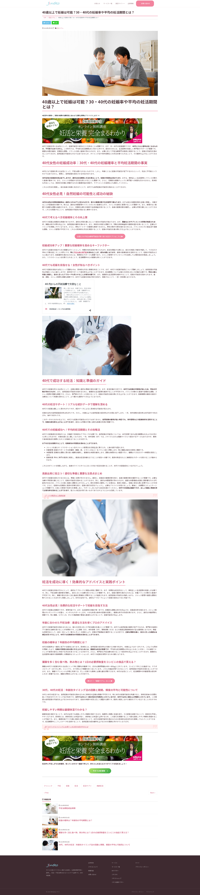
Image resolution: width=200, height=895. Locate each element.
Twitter (47, 23)
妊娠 (67, 786)
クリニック (48, 786)
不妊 (59, 786)
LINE (55, 23)
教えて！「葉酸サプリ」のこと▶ (100, 681)
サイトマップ (150, 892)
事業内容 (91, 871)
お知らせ (97, 3)
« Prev (46, 792)
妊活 (76, 786)
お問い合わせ (145, 3)
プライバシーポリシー (142, 867)
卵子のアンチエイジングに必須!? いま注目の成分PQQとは (66, 726)
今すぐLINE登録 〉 (100, 771)
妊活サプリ (87, 786)
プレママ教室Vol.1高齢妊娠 (55, 495)
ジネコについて (93, 867)
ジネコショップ (116, 878)
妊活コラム (60, 28)
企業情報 (131, 3)
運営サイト (119, 3)
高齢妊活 (100, 786)
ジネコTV (114, 874)
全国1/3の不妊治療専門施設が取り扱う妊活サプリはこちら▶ (100, 236)
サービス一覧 (107, 3)
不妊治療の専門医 (80, 252)
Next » (152, 792)
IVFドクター (115, 871)
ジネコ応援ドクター (118, 882)
